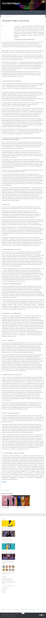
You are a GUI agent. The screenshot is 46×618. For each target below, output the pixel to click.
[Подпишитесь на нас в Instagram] (43, 615)
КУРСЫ (25, 11)
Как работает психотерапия (21, 507)
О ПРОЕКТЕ (8, 11)
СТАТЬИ (40, 11)
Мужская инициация (6, 507)
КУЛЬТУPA (4, 16)
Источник (4, 481)
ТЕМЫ (36, 11)
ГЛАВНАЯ (3, 11)
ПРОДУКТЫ (31, 11)
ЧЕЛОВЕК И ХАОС (11, 3)
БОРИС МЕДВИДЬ (15, 11)
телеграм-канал (6, 587)
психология (7, 490)
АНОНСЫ (21, 11)
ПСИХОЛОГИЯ (9, 16)
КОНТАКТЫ (4, 13)
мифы (5, 490)
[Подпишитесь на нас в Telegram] (41, 615)
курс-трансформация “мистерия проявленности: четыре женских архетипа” (8, 562)
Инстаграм (4, 591)
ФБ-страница (4, 589)
